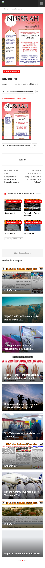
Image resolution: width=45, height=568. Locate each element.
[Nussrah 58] (32, 225)
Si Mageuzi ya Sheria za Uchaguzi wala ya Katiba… (18, 347)
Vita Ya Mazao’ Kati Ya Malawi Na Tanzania (22, 435)
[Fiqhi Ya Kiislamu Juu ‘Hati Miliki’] (22, 543)
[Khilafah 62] (22, 514)
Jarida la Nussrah (11, 72)
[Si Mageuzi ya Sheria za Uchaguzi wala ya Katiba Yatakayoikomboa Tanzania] (22, 339)
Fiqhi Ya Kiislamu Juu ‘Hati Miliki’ (22, 553)
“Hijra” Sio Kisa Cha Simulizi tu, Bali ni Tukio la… (21, 318)
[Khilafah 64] (22, 280)
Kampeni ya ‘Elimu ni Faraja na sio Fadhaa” (33, 179)
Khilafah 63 (10, 465)
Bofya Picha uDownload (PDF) (14, 99)
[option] (22, 413)
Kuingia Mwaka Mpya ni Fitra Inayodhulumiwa (11, 179)
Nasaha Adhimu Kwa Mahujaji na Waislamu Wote (22, 493)
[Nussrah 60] (12, 205)
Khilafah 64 (10, 290)
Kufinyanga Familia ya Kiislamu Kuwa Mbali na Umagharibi (21, 406)
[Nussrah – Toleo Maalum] (32, 205)
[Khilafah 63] (22, 456)
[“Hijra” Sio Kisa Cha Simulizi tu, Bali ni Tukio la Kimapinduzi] (22, 310)
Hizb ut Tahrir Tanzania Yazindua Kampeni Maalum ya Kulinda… (22, 376)
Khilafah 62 (10, 524)
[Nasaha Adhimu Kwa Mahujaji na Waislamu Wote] (22, 485)
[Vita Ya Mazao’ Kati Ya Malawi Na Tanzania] (22, 426)
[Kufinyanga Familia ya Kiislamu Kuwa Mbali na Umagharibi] (22, 397)
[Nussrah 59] (12, 225)
